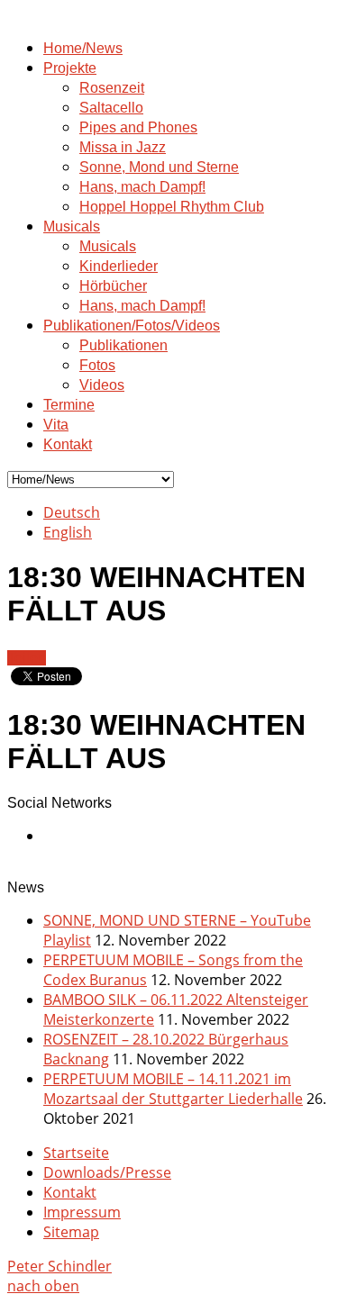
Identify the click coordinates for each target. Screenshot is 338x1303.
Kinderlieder (118, 266)
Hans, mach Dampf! (142, 187)
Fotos (97, 365)
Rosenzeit (111, 87)
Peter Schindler (59, 1266)
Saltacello (111, 107)
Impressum (82, 1212)
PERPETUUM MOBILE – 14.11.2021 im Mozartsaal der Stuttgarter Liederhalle (173, 1088)
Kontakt (67, 444)
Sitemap (71, 1232)
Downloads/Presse (107, 1172)
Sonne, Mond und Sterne (159, 167)
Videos (101, 385)
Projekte (69, 68)
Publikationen (123, 345)
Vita (56, 424)
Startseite (76, 1153)
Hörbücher (113, 286)
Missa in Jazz (122, 147)
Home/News (83, 48)
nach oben (43, 1286)
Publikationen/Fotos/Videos (131, 325)
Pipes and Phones (138, 127)
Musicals (71, 226)
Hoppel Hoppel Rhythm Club (171, 206)
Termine (69, 404)
